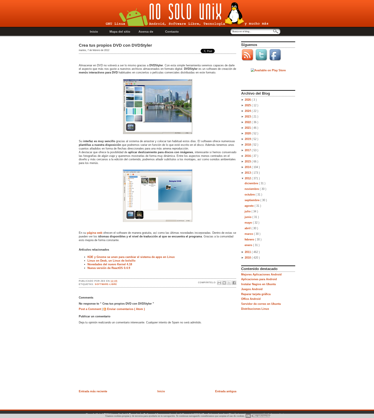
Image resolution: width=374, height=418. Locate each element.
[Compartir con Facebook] (234, 283)
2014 (248, 167)
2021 (248, 127)
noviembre (252, 189)
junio (248, 217)
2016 (248, 155)
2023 (248, 116)
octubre (250, 194)
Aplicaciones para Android (259, 279)
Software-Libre (106, 284)
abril (248, 228)
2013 (248, 172)
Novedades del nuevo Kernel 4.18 (109, 264)
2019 (248, 139)
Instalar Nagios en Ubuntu (258, 284)
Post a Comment (90, 309)
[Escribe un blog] (224, 283)
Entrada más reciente (93, 391)
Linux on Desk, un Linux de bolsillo (111, 260)
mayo (249, 222)
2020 (248, 133)
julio (248, 211)
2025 (248, 105)
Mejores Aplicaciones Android (261, 274)
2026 (248, 99)
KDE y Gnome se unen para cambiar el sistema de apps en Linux (131, 257)
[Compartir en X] (229, 283)
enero (249, 245)
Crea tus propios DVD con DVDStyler (115, 45)
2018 (248, 144)
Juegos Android (252, 289)
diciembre (252, 183)
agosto (250, 205)
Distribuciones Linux (255, 308)
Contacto (172, 31)
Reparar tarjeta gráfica (256, 294)
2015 (248, 161)
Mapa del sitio (120, 31)
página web (94, 232)
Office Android (251, 298)
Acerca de (146, 31)
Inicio (94, 31)
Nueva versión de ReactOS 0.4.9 (108, 268)
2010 (248, 257)
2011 (248, 252)
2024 (248, 111)
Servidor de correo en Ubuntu (261, 303)
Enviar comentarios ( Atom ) (126, 309)
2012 (248, 178)
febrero (250, 239)
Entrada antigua (225, 391)
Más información (262, 416)
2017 (248, 150)
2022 (248, 122)
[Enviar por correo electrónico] (219, 283)
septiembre (252, 200)
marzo (249, 233)
